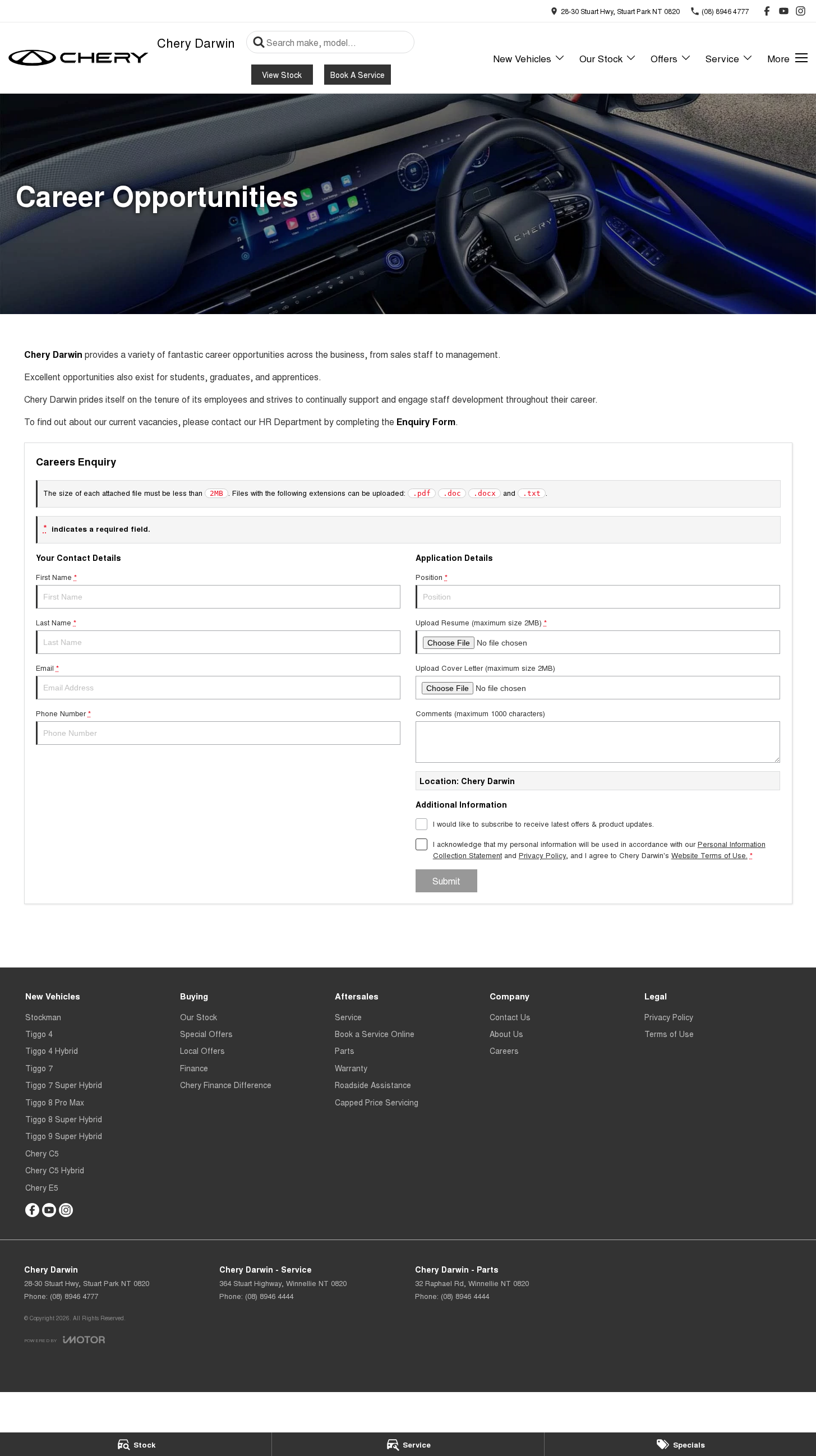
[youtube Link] (784, 11)
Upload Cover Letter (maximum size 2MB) (485, 667)
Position (432, 577)
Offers (664, 58)
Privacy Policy (542, 855)
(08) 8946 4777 (74, 1296)
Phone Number (63, 713)
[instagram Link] (801, 11)
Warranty (351, 1067)
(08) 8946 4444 (269, 1296)
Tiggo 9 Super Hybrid (63, 1135)
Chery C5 (42, 1153)
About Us (506, 1033)
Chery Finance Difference (225, 1084)
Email (47, 667)
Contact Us (510, 1016)
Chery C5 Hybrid (54, 1170)
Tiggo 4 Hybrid (51, 1050)
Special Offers (206, 1033)
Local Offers (202, 1050)
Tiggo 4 (39, 1033)
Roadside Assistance (373, 1084)
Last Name (56, 622)
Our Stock (601, 58)
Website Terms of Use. (709, 855)
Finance (194, 1067)
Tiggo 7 (39, 1067)
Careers (504, 1050)
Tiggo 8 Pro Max (54, 1102)
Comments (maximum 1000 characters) (480, 713)
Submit (446, 880)
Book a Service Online (374, 1033)
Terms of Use (669, 1033)
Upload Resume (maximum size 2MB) (481, 622)
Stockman (43, 1016)
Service (722, 58)
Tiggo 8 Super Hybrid (63, 1119)
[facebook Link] (767, 11)
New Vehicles (522, 58)
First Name (56, 577)
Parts (344, 1050)
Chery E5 (41, 1187)
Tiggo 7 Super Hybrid (63, 1084)
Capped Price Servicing (376, 1102)
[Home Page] (78, 58)
